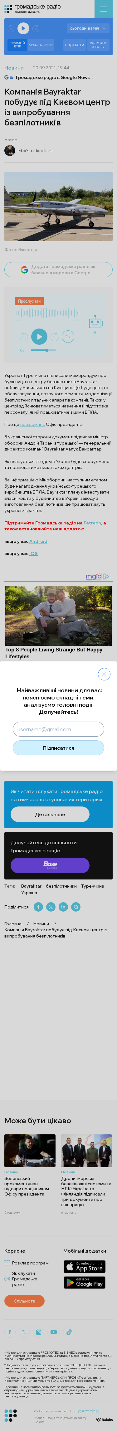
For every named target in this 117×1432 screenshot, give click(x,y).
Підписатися (58, 748)
